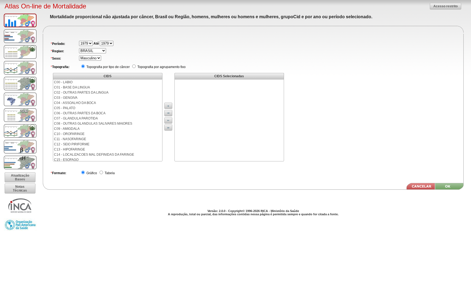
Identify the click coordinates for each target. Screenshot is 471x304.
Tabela (109, 173)
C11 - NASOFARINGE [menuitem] (70, 139)
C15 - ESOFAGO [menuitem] (66, 160)
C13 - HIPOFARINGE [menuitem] (69, 149)
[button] (445, 6)
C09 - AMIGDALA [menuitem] (67, 129)
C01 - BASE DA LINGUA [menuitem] (72, 87)
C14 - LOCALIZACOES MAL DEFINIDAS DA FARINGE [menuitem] (94, 154)
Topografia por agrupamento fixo (161, 67)
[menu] (107, 120)
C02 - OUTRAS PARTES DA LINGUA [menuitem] (81, 92)
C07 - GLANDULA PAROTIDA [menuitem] (76, 118)
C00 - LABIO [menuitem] (63, 82)
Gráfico (91, 173)
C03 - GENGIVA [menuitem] (65, 98)
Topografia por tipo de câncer (108, 67)
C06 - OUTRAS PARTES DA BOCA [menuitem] (79, 113)
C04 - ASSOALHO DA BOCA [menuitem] (75, 103)
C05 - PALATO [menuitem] (64, 108)
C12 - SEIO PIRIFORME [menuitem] (71, 144)
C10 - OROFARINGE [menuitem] (69, 134)
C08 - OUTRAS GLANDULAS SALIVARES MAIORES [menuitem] (93, 123)
